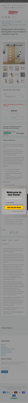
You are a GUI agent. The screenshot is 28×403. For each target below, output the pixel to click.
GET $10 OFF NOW (14, 207)
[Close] (25, 187)
